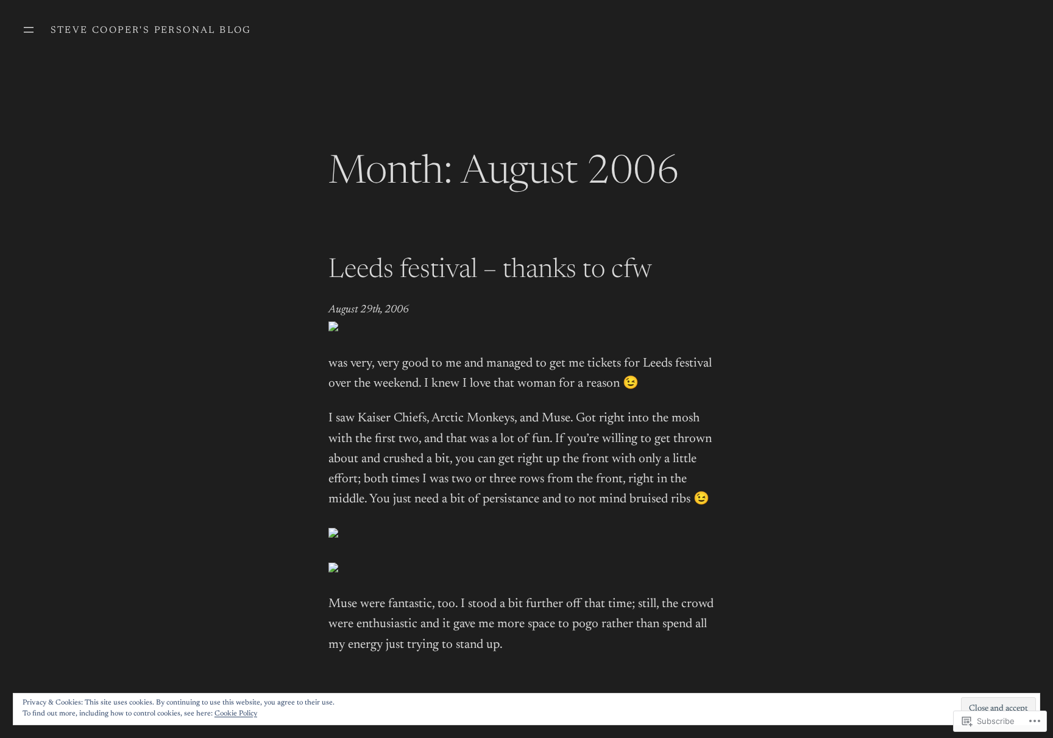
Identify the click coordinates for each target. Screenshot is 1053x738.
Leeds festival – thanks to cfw (490, 271)
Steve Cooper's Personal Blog (151, 30)
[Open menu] (28, 30)
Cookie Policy (235, 713)
